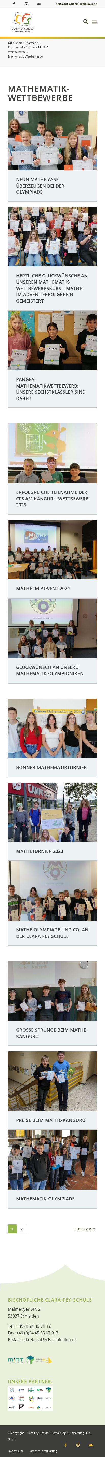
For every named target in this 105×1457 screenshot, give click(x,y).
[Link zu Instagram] (26, 4)
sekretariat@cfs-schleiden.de (76, 4)
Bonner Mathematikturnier (51, 767)
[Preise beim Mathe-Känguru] (52, 1081)
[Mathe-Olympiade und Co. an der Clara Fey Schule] (52, 891)
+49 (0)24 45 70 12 (34, 1326)
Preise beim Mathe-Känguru (50, 1120)
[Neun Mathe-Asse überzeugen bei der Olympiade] (52, 140)
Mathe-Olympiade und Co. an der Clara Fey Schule (52, 933)
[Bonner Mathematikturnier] (52, 728)
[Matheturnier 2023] (52, 812)
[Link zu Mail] (39, 4)
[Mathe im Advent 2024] (52, 549)
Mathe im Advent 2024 (43, 588)
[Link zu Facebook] (14, 4)
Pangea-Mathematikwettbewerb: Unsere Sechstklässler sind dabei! (51, 388)
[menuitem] (83, 22)
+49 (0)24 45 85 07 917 (37, 1333)
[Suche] (83, 22)
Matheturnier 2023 (39, 851)
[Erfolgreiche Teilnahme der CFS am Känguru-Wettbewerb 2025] (52, 453)
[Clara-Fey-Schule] (47, 22)
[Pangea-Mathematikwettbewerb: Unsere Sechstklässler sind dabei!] (52, 340)
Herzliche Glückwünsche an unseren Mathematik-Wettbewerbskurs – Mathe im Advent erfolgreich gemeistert (52, 288)
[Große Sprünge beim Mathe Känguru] (52, 991)
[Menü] (94, 22)
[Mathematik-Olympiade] (52, 1159)
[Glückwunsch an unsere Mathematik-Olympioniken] (52, 628)
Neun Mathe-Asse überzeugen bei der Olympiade (40, 185)
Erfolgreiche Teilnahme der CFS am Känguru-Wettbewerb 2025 (52, 498)
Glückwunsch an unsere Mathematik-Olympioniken (50, 670)
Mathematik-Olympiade (45, 1199)
